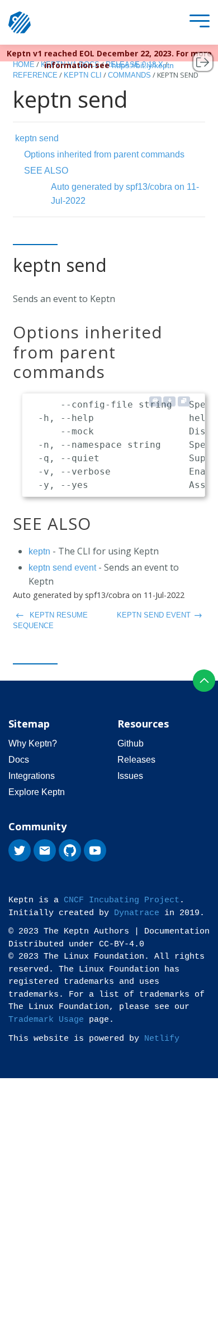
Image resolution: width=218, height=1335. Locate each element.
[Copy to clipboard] (184, 401)
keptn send (37, 138)
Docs (18, 759)
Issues (130, 776)
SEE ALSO (46, 170)
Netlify (161, 1039)
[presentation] (197, 22)
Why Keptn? (32, 743)
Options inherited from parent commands (104, 154)
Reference (35, 75)
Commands (129, 75)
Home (24, 64)
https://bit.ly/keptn (143, 65)
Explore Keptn (36, 792)
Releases (136, 759)
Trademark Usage (46, 1020)
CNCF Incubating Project (121, 900)
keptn (39, 551)
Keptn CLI (83, 75)
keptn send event (62, 567)
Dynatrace (136, 913)
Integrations (31, 776)
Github (130, 743)
